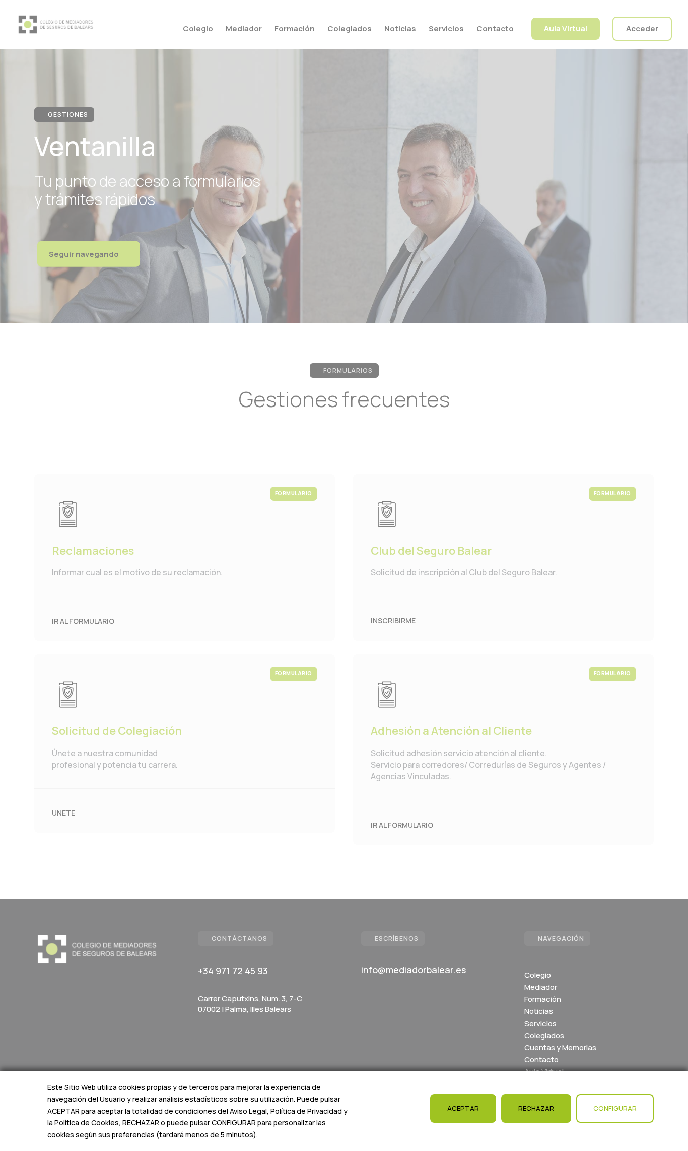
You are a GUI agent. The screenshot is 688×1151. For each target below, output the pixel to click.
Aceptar (463, 1108)
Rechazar (536, 1108)
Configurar (615, 1108)
